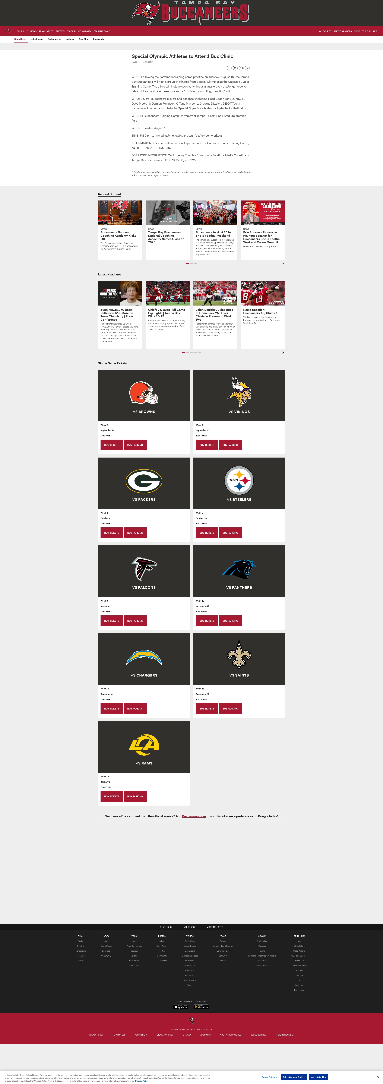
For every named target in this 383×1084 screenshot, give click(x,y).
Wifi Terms (262, 961)
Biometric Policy (165, 1035)
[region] (191, 1077)
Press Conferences (134, 946)
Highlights (134, 951)
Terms (189, 985)
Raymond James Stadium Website (262, 956)
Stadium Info (262, 941)
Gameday (262, 946)
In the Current (134, 965)
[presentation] (283, 264)
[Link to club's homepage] (8, 30)
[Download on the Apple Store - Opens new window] (180, 1007)
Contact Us (223, 956)
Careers (223, 941)
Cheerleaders (162, 961)
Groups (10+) (190, 970)
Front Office (80, 956)
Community (106, 956)
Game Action (162, 946)
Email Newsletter (299, 965)
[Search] (320, 31)
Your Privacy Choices (230, 1035)
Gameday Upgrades (190, 956)
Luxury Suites (189, 965)
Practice (162, 951)
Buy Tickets (111, 444)
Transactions (81, 951)
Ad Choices (205, 1035)
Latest (106, 941)
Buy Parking (135, 444)
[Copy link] (247, 68)
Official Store (299, 946)
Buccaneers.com (194, 816)
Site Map (187, 1035)
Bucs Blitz (106, 951)
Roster (80, 941)
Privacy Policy (96, 1035)
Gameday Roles (223, 951)
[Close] (378, 1077)
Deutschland (299, 990)
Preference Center (285, 1035)
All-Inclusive (190, 961)
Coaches (80, 946)
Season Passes (190, 946)
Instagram (299, 985)
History (80, 961)
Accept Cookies (318, 1077)
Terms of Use (119, 1035)
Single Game (190, 941)
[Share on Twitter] (235, 69)
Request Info (190, 975)
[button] (188, 264)
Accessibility (141, 1035)
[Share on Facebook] (229, 69)
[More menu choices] (113, 31)
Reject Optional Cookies (294, 1077)
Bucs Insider (134, 961)
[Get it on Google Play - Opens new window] (201, 1008)
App (299, 941)
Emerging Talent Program (223, 946)
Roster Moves (106, 946)
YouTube (299, 970)
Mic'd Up (134, 956)
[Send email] (241, 69)
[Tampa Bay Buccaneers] (191, 1021)
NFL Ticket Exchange (299, 956)
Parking (262, 951)
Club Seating (190, 951)
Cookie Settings (258, 1035)
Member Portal (190, 980)
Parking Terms (262, 965)
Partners (223, 961)
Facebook (299, 975)
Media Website (299, 951)
